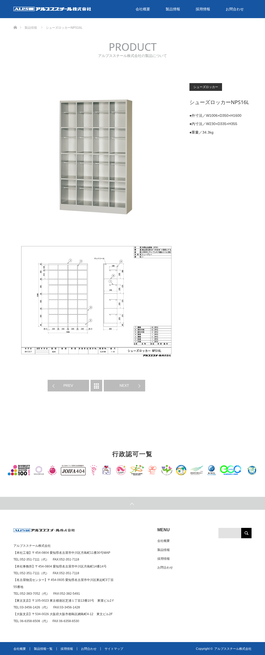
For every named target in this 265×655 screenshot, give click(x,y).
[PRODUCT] (96, 385)
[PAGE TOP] (132, 503)
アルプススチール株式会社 (233, 649)
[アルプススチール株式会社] (44, 532)
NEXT (124, 385)
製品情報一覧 (43, 648)
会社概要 (143, 9)
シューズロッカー (205, 87)
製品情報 (173, 9)
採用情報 (203, 9)
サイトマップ (114, 648)
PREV (68, 385)
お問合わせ (235, 9)
